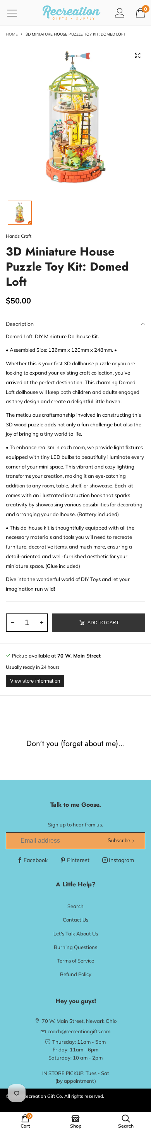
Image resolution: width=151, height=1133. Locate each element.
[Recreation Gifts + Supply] (71, 13)
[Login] (120, 12)
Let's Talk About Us (75, 933)
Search (75, 906)
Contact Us (75, 920)
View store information (35, 681)
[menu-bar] (17, 13)
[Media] (137, 55)
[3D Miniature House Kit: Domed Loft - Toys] (75, 117)
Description (20, 323)
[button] (12, 622)
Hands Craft (18, 236)
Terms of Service (75, 961)
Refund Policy (75, 974)
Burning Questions (75, 947)
